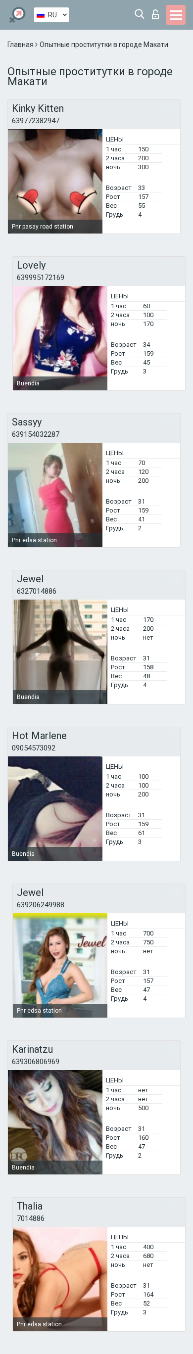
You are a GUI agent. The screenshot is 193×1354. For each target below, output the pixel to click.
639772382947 (35, 120)
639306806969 (35, 1061)
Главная (21, 44)
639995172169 (40, 277)
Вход (157, 11)
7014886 (31, 1218)
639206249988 (40, 904)
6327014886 (36, 591)
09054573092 (33, 748)
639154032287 (35, 434)
